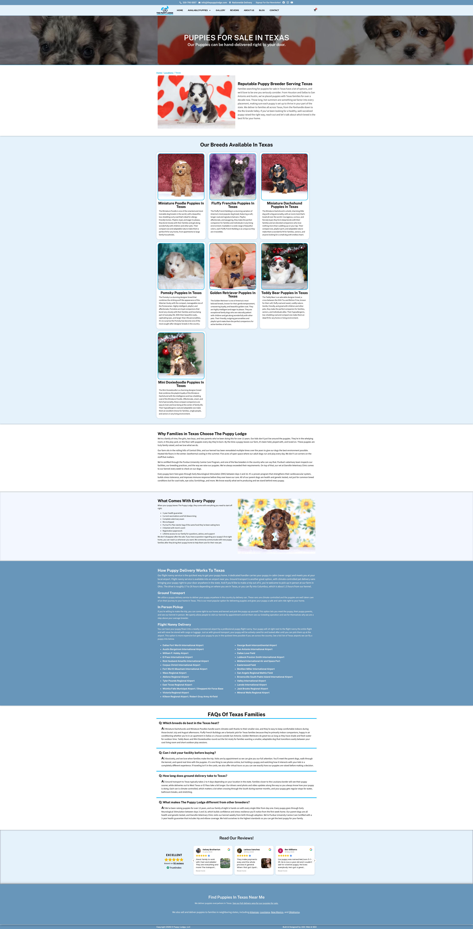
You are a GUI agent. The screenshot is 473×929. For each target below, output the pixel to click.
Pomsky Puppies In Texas (181, 293)
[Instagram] (287, 2)
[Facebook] (283, 2)
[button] (314, 860)
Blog (262, 10)
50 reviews (178, 863)
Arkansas (254, 912)
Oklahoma (294, 912)
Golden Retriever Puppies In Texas (233, 294)
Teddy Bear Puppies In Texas (284, 293)
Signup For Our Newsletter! (268, 2)
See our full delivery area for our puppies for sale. (255, 903)
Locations (168, 72)
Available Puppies (198, 10)
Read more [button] (199, 871)
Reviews (234, 10)
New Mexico (277, 912)
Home (180, 10)
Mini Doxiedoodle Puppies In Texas (181, 384)
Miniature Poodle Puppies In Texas (181, 205)
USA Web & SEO (309, 927)
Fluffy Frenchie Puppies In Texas (232, 205)
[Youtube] (292, 2)
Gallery (220, 10)
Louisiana (265, 912)
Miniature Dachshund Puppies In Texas (284, 205)
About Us (249, 10)
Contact (274, 10)
